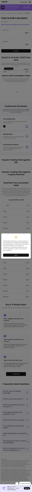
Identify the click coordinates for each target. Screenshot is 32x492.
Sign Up (27, 488)
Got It (16, 255)
